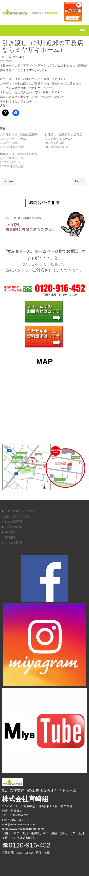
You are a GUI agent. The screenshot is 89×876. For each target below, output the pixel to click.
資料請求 (10, 537)
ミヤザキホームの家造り (20, 511)
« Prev (9, 181)
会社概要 (10, 532)
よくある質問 (13, 542)
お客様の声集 (13, 526)
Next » (79, 181)
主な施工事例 (13, 521)
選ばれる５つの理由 (17, 516)
